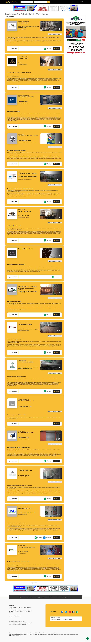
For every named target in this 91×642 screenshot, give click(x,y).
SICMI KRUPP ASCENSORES (26, 97)
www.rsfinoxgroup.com (22, 29)
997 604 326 (14, 314)
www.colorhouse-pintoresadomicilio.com (25, 179)
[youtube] (70, 612)
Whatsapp (48, 48)
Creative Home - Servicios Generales (28, 136)
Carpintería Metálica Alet (25, 470)
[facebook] (62, 612)
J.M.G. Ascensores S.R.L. (25, 508)
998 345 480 (14, 498)
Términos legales (22, 624)
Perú (83, 2)
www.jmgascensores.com (22, 514)
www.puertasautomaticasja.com (23, 439)
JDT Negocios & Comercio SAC (26, 547)
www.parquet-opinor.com (22, 64)
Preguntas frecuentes (68, 597)
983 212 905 (14, 87)
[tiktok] (73, 612)
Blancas (12, 617)
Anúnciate (76, 2)
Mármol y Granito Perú (24, 211)
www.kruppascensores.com (22, 103)
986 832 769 (14, 461)
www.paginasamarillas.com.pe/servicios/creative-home (27, 142)
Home (6, 16)
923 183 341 (14, 201)
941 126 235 (14, 164)
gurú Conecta (23, 597)
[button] (34, 582)
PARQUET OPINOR (23, 58)
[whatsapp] (77, 612)
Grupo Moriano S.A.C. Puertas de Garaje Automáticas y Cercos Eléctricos (27, 288)
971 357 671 (14, 126)
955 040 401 (14, 576)
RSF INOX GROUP (23, 23)
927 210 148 (14, 352)
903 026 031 (14, 277)
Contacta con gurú (44, 597)
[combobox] (27, 2)
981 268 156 (14, 423)
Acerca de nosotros (33, 597)
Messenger (48, 537)
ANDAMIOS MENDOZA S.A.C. (26, 401)
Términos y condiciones (55, 597)
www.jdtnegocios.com (22, 553)
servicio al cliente (68, 619)
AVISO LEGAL (11, 635)
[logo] (12, 26)
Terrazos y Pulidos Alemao (25, 249)
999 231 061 (14, 537)
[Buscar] (48, 2)
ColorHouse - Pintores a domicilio (27, 173)
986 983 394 (14, 48)
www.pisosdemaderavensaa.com (23, 330)
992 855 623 (14, 240)
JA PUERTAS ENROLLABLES (26, 433)
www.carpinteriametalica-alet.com (24, 476)
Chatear (57, 48)
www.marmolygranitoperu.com (23, 217)
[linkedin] (66, 612)
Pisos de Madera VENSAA (25, 324)
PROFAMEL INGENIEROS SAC (26, 362)
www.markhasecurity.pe (22, 292)
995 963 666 (14, 391)
